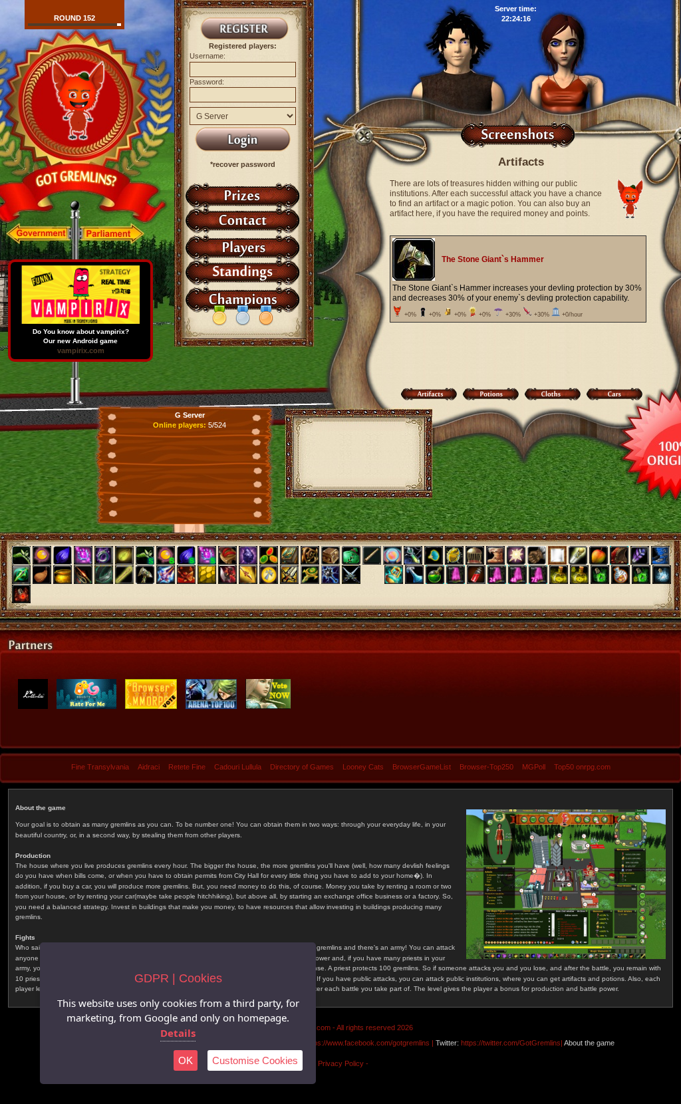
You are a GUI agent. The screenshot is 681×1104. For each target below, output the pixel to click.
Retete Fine (186, 767)
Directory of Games (302, 767)
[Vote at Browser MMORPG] (151, 706)
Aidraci (149, 767)
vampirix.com (80, 350)
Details (178, 1032)
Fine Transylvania (100, 767)
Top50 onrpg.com (582, 767)
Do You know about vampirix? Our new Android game (81, 336)
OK (185, 1060)
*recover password (242, 164)
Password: (207, 82)
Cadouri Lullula (237, 767)
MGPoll (533, 767)
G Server (190, 415)
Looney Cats (363, 767)
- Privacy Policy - (340, 1063)
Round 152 (74, 18)
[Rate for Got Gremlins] (86, 706)
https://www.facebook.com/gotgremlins (367, 1043)
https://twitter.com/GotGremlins (511, 1043)
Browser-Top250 (486, 767)
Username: (207, 56)
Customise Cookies (255, 1060)
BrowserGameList (421, 767)
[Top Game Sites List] (268, 706)
